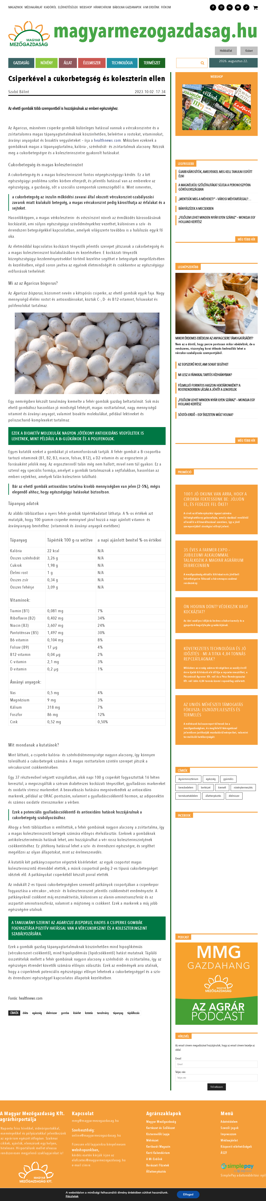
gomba (65, 1013)
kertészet (206, 788)
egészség (37, 1013)
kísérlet (77, 1013)
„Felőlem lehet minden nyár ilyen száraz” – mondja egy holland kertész (217, 219)
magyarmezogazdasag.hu (155, 31)
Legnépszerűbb (188, 267)
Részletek (72, 1196)
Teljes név (180, 1072)
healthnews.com (107, 140)
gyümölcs (228, 779)
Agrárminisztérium (188, 779)
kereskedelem (186, 788)
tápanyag (118, 1013)
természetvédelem (188, 796)
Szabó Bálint (18, 92)
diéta (25, 1013)
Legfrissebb (186, 164)
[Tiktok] (246, 7)
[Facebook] (213, 7)
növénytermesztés (243, 788)
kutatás (89, 1013)
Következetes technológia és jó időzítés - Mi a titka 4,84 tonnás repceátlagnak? (215, 654)
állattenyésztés (213, 796)
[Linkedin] (230, 7)
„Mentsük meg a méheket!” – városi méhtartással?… (215, 199)
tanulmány (103, 1013)
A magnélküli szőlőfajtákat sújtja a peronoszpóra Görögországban (215, 187)
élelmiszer (51, 1013)
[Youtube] (238, 7)
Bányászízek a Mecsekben (196, 208)
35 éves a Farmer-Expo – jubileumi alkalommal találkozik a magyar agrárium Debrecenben (214, 558)
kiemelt (222, 788)
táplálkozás (133, 1013)
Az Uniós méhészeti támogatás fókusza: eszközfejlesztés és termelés (213, 710)
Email (178, 1059)
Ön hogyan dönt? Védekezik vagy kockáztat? (216, 609)
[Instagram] (221, 7)
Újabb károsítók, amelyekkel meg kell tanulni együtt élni (215, 174)
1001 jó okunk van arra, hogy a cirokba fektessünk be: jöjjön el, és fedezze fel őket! (215, 499)
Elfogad (188, 1194)
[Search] (203, 63)
